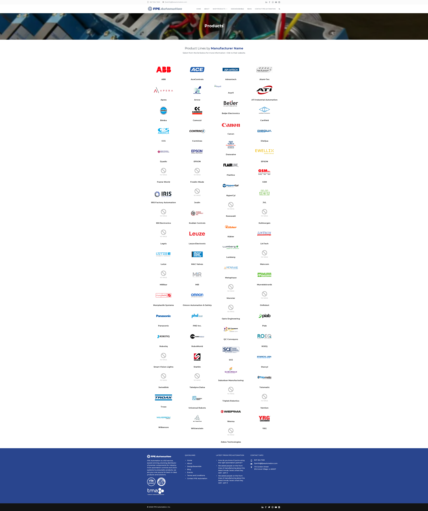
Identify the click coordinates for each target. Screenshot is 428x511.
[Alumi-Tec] (264, 69)
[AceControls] (197, 69)
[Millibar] (163, 275)
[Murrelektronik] (264, 275)
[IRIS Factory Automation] (163, 193)
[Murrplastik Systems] (163, 295)
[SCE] (230, 350)
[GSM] (264, 172)
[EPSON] (197, 152)
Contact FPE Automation (265, 9)
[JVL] (264, 193)
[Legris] (163, 234)
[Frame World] (163, 172)
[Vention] (264, 398)
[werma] (230, 412)
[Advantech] (230, 69)
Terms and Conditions (196, 475)
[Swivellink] (163, 377)
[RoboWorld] (197, 336)
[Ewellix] (264, 152)
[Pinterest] (272, 2)
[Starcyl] (264, 357)
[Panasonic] (163, 316)
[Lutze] (163, 254)
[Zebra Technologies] (230, 432)
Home (199, 9)
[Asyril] (230, 86)
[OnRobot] (264, 295)
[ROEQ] (264, 336)
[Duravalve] (230, 145)
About (206, 9)
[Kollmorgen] (264, 213)
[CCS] (163, 131)
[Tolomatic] (264, 377)
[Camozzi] (197, 110)
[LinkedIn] (266, 2)
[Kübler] (230, 227)
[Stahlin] (197, 357)
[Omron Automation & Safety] (197, 295)
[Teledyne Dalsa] (197, 377)
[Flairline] (230, 165)
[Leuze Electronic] (197, 234)
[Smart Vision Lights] (163, 357)
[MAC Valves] (197, 254)
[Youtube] (276, 2)
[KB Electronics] (163, 213)
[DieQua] (264, 131)
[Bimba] (163, 110)
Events (190, 472)
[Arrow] (197, 90)
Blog (189, 469)
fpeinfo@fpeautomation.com (176, 2)
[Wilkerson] (163, 417)
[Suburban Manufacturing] (230, 371)
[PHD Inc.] (197, 316)
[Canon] (230, 124)
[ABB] (163, 69)
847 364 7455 (155, 2)
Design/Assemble (237, 9)
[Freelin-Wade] (197, 172)
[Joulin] (197, 193)
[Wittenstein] (197, 419)
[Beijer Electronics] (230, 103)
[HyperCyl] (230, 186)
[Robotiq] (163, 336)
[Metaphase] (230, 268)
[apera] (163, 90)
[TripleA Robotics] (230, 391)
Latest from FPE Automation (230, 455)
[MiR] (197, 275)
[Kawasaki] (230, 206)
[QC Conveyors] (230, 329)
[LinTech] (264, 234)
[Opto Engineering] (230, 309)
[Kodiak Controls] (197, 213)
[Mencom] (264, 254)
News (249, 9)
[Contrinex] (197, 131)
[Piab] (264, 316)
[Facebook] (269, 2)
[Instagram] (279, 2)
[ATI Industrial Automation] (264, 90)
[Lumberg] (230, 247)
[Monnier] (230, 288)
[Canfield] (264, 110)
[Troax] (163, 397)
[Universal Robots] (197, 398)
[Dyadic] (163, 152)
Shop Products (219, 9)
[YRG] (264, 419)
